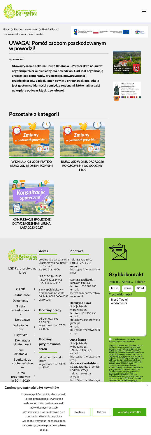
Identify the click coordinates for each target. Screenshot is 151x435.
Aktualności (22, 295)
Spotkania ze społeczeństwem (22, 363)
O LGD (20, 289)
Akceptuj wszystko (129, 412)
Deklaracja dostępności (22, 342)
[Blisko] (147, 385)
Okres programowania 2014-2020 (20, 376)
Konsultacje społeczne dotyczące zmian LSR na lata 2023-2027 (31, 223)
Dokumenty (20, 300)
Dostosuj (79, 412)
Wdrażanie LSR (20, 327)
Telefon (140, 281)
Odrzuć (101, 412)
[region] (75, 408)
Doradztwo (22, 319)
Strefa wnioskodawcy (20, 310)
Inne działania (20, 352)
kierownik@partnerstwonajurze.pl (85, 294)
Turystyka (20, 335)
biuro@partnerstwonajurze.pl (85, 331)
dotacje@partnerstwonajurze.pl (85, 321)
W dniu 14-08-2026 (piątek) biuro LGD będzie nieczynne (31, 164)
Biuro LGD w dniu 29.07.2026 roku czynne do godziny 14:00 (82, 166)
